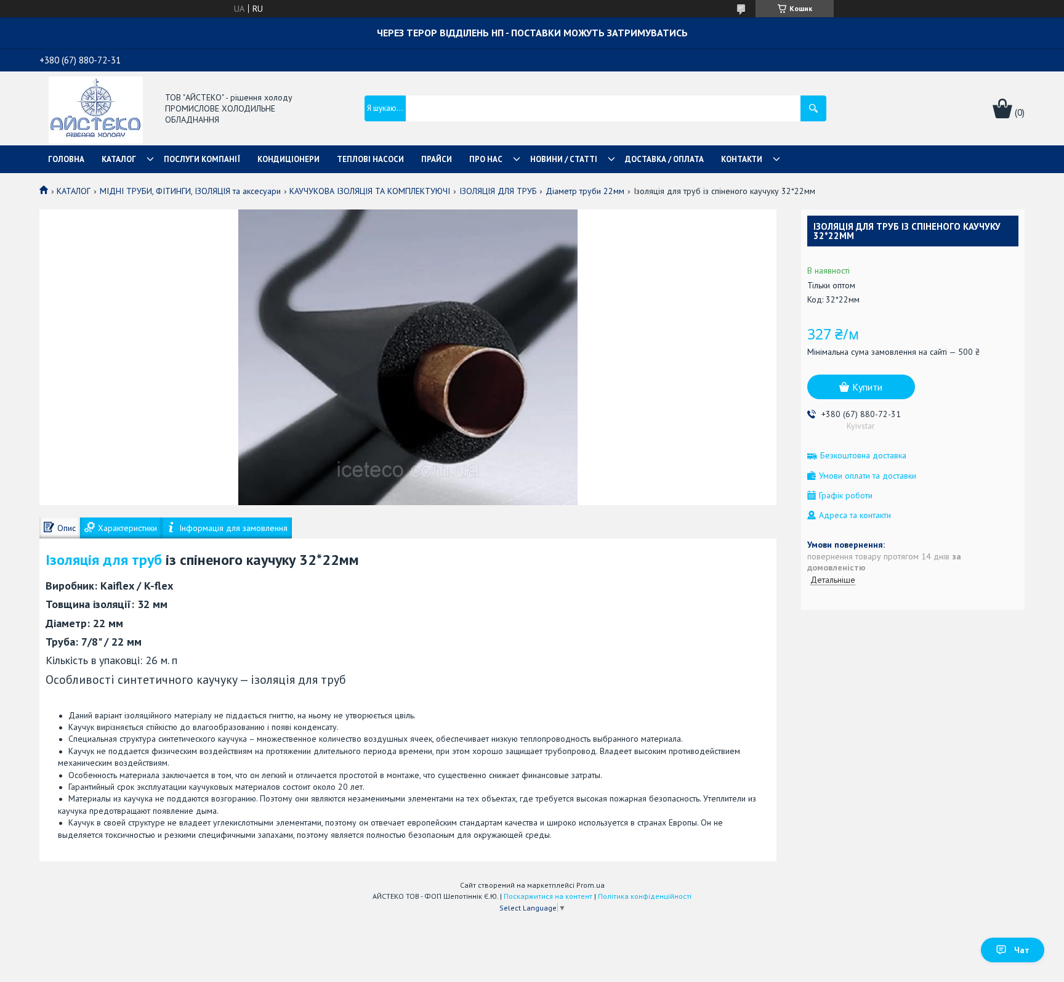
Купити (867, 387)
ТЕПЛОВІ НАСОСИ (370, 159)
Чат (1022, 950)
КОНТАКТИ (741, 159)
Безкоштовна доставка (863, 455)
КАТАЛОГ (119, 159)
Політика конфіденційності (644, 896)
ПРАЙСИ (436, 159)
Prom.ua (590, 885)
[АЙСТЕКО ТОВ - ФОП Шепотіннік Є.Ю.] (96, 109)
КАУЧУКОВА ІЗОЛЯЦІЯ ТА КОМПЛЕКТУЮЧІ (369, 191)
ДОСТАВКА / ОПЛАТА (664, 159)
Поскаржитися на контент (548, 896)
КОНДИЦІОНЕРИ (288, 159)
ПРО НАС (485, 159)
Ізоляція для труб (104, 559)
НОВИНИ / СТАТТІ (563, 159)
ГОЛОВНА (66, 159)
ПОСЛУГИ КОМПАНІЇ (202, 159)
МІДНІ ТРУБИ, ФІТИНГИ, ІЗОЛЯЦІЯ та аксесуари (190, 191)
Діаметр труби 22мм (585, 191)
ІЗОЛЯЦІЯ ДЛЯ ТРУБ (498, 191)
